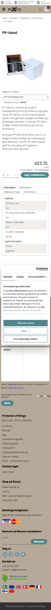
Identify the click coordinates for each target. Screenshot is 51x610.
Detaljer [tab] (20, 277)
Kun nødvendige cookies (25, 339)
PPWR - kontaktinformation (15, 461)
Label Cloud (8, 472)
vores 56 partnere (17, 290)
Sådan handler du (10, 487)
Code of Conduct (10, 456)
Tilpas (24, 331)
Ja (41, 396)
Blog (4, 435)
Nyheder (6, 430)
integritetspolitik (15, 388)
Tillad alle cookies (25, 323)
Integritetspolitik (10, 443)
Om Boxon (7, 426)
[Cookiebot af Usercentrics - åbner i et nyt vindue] (36, 269)
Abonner (39, 541)
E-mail (5, 537)
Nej (48, 396)
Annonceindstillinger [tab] (38, 277)
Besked (7, 350)
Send (7, 403)
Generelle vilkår (10, 500)
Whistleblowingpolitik (12, 439)
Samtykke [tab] (8, 277)
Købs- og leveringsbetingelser (17, 496)
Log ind (5, 491)
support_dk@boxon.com (14, 569)
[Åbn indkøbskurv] (46, 9)
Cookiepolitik (8, 448)
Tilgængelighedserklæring (15, 452)
